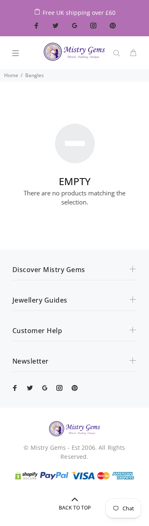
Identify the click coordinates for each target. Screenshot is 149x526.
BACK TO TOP (75, 507)
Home (11, 75)
